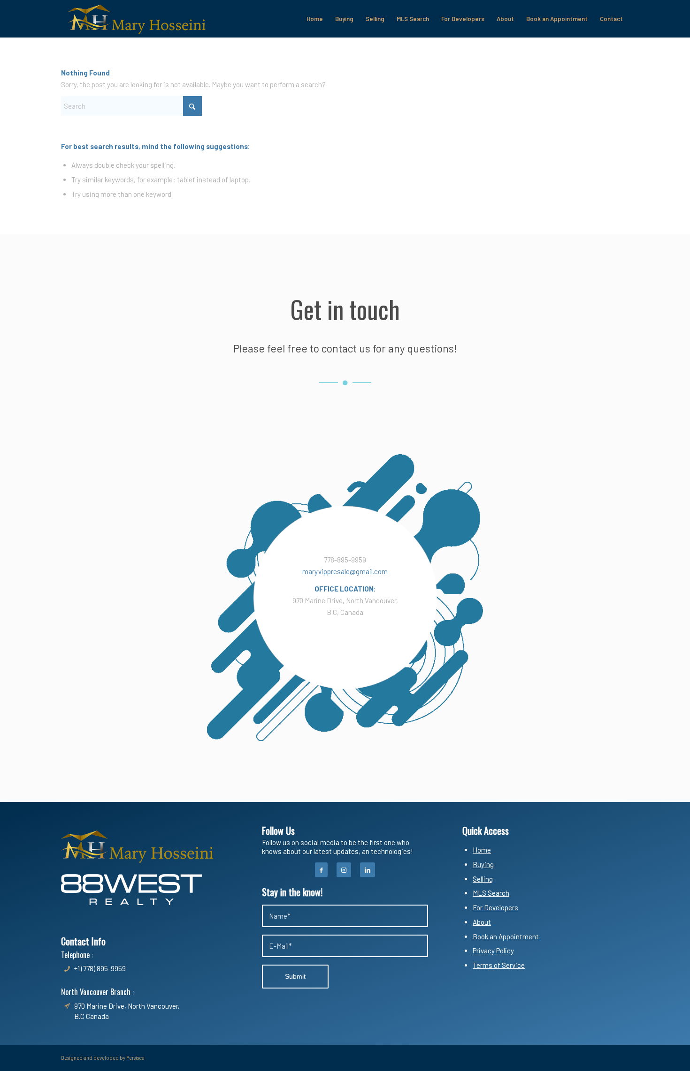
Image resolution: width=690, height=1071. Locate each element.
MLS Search (491, 893)
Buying (483, 864)
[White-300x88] (131, 889)
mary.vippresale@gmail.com (345, 571)
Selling (483, 879)
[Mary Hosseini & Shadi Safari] (136, 18)
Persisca (135, 1058)
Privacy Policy (493, 950)
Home (482, 850)
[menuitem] (314, 18)
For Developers (495, 907)
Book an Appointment (506, 936)
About (482, 922)
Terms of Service (499, 965)
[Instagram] (344, 870)
